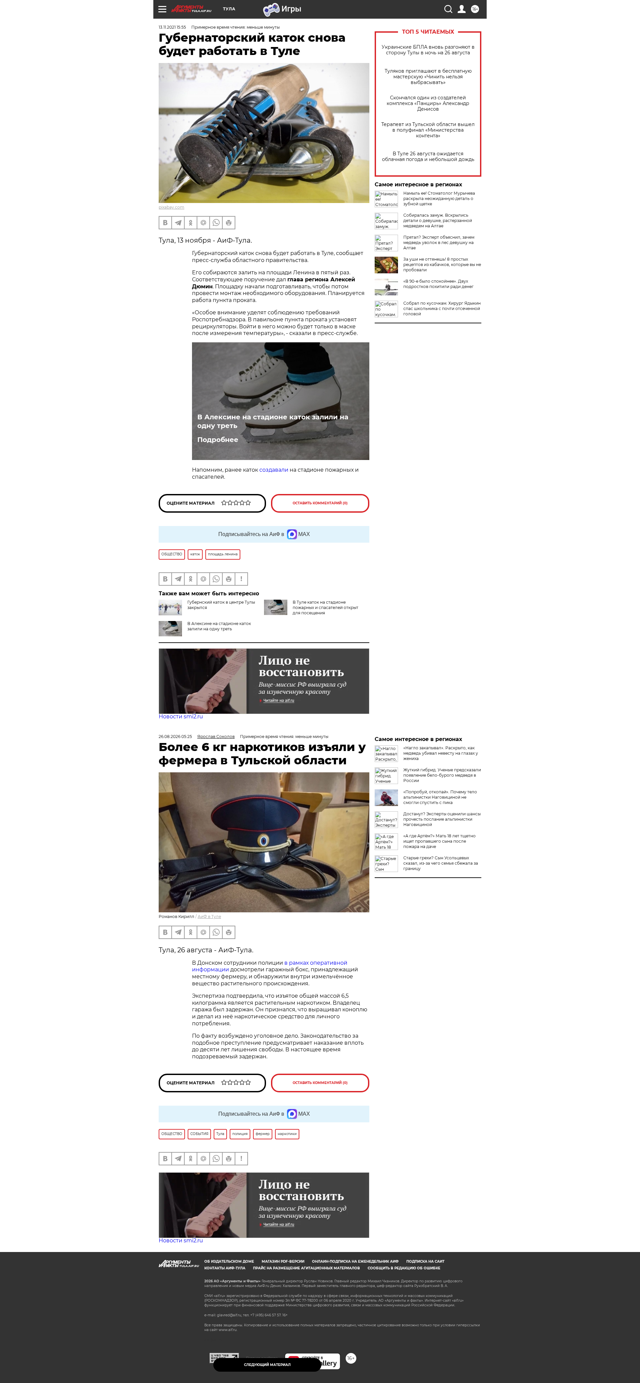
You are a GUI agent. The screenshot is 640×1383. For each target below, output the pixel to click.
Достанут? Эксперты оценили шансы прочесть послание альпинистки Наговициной (442, 819)
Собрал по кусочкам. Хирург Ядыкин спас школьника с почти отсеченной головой (442, 308)
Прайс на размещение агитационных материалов (306, 1268)
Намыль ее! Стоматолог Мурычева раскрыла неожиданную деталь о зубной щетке (439, 198)
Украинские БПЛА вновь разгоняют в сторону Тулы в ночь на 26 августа (428, 50)
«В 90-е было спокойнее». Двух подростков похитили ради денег (438, 284)
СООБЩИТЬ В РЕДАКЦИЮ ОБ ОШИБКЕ (404, 1268)
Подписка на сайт (425, 1261)
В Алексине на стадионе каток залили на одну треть (272, 421)
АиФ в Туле (209, 916)
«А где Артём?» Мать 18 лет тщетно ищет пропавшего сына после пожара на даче (439, 841)
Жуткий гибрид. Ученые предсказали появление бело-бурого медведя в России (442, 775)
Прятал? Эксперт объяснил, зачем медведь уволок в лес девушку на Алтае (438, 242)
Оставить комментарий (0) (320, 503)
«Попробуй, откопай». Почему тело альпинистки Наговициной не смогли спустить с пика (440, 797)
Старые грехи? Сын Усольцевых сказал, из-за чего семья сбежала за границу (440, 863)
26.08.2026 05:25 (175, 736)
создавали (273, 470)
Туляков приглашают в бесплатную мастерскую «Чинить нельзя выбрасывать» (428, 76)
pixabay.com (171, 207)
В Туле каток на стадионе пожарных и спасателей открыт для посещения (325, 607)
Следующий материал (267, 1365)
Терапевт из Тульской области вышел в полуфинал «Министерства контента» (428, 130)
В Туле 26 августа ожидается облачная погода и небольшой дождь (428, 156)
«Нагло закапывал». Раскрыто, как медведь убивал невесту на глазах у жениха (440, 753)
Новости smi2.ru (181, 716)
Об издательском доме (229, 1261)
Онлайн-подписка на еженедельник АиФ (355, 1261)
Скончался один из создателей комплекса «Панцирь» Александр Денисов (428, 103)
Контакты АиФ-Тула (224, 1268)
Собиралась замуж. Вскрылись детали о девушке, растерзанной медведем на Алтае (437, 220)
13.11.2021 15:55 (172, 27)
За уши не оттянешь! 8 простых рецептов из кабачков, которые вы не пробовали (442, 264)
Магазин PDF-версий (283, 1261)
